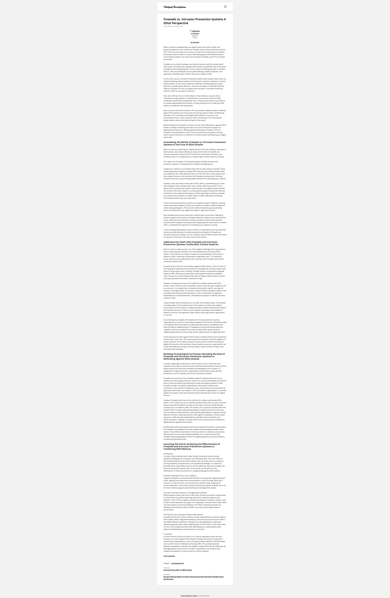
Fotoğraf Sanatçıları (175, 7)
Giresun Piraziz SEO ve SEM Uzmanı (178, 570)
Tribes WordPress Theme (189, 596)
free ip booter (169, 556)
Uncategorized (177, 563)
